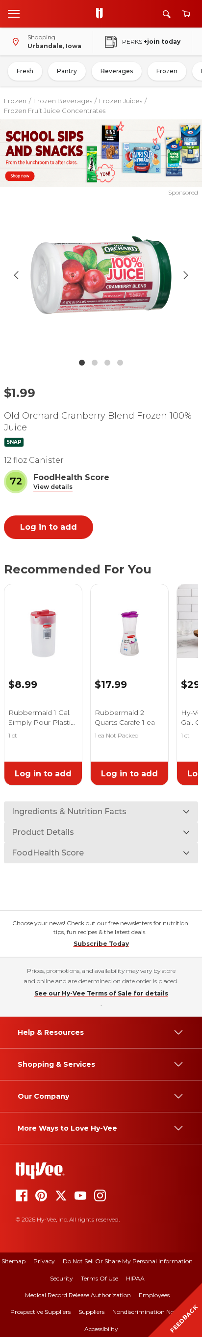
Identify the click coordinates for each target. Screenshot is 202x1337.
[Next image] (186, 275)
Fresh (25, 71)
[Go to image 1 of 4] (82, 363)
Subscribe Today (101, 943)
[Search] (167, 14)
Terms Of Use (99, 1278)
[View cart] (186, 14)
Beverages (117, 71)
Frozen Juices (120, 101)
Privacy (44, 1261)
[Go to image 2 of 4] (94, 363)
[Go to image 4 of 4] (120, 363)
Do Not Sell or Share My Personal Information (128, 1261)
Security (61, 1278)
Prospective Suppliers (40, 1311)
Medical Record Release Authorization (78, 1295)
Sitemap (13, 1261)
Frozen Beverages (62, 101)
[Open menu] (14, 13)
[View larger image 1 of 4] (101, 275)
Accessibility (101, 1329)
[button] (53, 487)
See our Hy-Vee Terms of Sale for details (101, 993)
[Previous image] (16, 275)
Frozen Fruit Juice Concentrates (54, 110)
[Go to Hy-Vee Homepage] (102, 14)
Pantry (67, 71)
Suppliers (91, 1311)
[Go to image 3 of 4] (107, 363)
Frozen (166, 71)
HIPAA (135, 1278)
